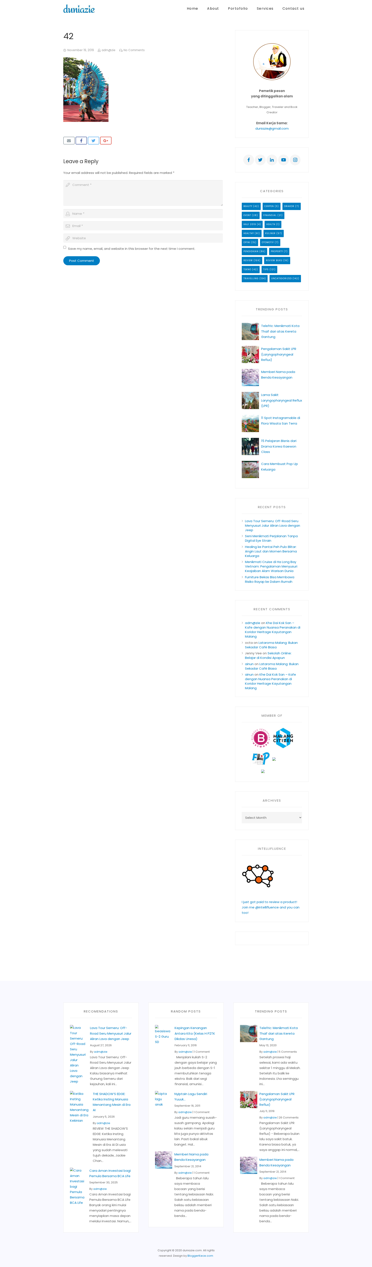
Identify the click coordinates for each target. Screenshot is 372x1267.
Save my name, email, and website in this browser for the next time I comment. (131, 248)
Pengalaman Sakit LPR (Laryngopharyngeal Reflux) (278, 354)
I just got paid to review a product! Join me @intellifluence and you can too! (270, 907)
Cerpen (269, 206)
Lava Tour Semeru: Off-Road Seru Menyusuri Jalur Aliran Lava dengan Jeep (272, 525)
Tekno (247, 269)
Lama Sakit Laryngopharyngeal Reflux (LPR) (281, 400)
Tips (266, 269)
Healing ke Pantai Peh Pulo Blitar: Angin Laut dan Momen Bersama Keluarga (271, 551)
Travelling (251, 278)
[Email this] (69, 140)
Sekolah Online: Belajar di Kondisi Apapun (268, 655)
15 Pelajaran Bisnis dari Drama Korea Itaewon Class (278, 446)
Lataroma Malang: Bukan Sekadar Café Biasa (271, 644)
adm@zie (108, 50)
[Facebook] (248, 160)
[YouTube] (283, 160)
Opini (246, 242)
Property (277, 251)
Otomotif (268, 242)
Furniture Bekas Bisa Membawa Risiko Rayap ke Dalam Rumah (269, 579)
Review (248, 260)
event (247, 215)
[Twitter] (260, 160)
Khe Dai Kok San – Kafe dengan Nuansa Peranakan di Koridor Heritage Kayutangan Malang (272, 630)
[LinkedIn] (272, 160)
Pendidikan (251, 251)
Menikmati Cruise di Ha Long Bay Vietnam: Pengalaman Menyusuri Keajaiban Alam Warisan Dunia (271, 566)
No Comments (134, 50)
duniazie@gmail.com (272, 128)
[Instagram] (295, 160)
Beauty (247, 206)
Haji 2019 (249, 224)
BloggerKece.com (200, 1256)
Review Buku (274, 260)
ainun (249, 664)
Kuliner (270, 233)
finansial (270, 215)
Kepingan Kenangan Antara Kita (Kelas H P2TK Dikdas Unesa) (195, 1033)
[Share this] (81, 140)
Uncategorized (281, 278)
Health (270, 224)
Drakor (289, 206)
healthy (248, 233)
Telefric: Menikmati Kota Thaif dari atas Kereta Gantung (280, 331)
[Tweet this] (93, 140)
